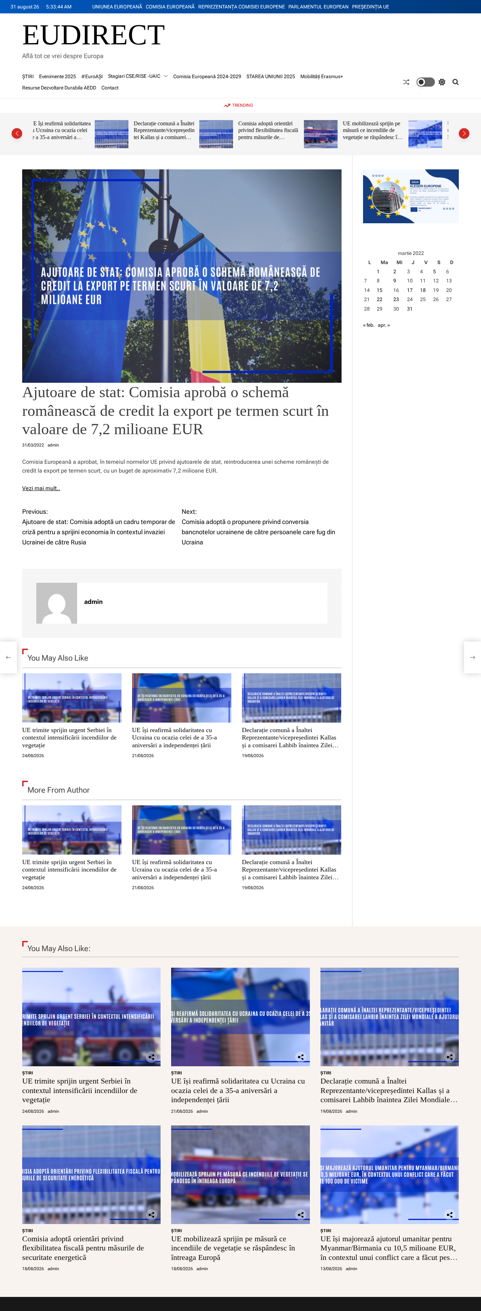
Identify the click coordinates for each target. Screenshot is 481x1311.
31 (410, 309)
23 (396, 299)
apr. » (384, 325)
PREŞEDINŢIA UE (370, 7)
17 (410, 290)
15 (379, 290)
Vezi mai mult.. (41, 488)
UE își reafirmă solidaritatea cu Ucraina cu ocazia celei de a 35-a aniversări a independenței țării (174, 737)
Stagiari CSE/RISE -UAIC (134, 76)
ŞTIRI (28, 76)
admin (53, 445)
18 (423, 290)
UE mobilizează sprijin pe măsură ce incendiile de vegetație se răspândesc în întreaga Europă (309, 134)
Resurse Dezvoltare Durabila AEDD (59, 87)
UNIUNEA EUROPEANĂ (117, 7)
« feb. (369, 325)
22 (379, 299)
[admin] (56, 603)
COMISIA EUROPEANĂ (170, 7)
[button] (17, 133)
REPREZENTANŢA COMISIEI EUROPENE (241, 7)
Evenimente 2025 (57, 76)
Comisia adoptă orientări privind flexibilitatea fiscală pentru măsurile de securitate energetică (206, 134)
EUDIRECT (93, 34)
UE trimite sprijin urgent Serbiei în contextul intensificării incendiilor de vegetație (69, 737)
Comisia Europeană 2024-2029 (207, 76)
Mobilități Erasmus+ (321, 76)
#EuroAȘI (92, 76)
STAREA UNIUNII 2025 (270, 76)
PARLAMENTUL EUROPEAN (318, 7)
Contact (109, 87)
